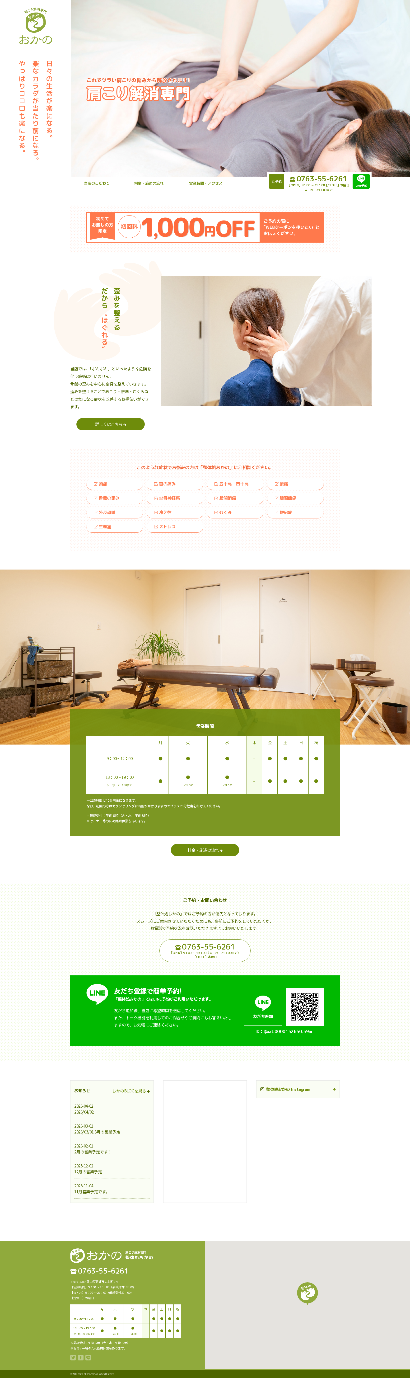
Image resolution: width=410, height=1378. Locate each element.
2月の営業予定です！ (93, 1152)
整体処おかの (35, 27)
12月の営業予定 (88, 1172)
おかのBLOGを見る (129, 1091)
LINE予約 (361, 185)
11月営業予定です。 (91, 1192)
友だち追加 (263, 1016)
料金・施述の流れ (203, 850)
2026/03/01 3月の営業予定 (97, 1132)
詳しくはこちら (109, 424)
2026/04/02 (84, 1112)
